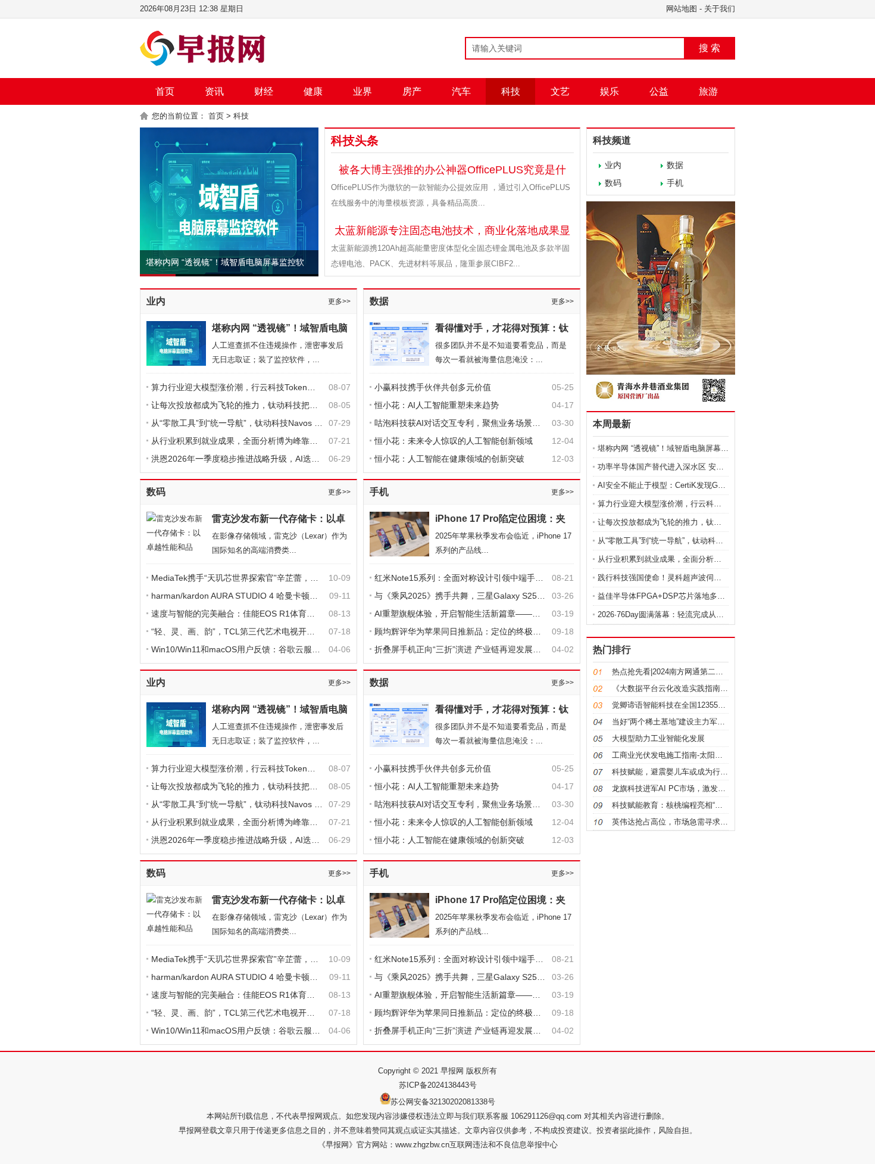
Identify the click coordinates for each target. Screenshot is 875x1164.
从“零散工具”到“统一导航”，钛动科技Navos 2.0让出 (686, 540)
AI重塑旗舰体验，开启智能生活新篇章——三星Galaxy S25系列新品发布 (508, 613)
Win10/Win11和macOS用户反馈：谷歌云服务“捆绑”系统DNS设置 (272, 649)
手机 (379, 492)
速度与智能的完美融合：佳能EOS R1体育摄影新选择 (249, 613)
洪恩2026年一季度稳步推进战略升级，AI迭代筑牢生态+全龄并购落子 (279, 458)
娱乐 (609, 91)
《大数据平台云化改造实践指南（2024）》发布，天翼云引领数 (721, 688)
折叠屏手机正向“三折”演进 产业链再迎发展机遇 (461, 649)
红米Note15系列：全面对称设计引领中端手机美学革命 (475, 578)
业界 (362, 91)
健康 (313, 91)
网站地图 (681, 8)
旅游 (708, 91)
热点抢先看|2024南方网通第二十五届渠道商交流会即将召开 (714, 671)
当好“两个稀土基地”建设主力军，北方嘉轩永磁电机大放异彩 (715, 721)
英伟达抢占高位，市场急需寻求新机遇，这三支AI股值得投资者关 (724, 821)
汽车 (461, 91)
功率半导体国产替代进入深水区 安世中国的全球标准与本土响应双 (711, 466)
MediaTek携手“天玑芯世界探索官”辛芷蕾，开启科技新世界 (259, 578)
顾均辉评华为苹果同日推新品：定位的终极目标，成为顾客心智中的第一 (507, 631)
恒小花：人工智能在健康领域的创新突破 (449, 458)
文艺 (560, 91)
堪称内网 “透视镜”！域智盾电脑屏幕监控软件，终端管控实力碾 (706, 448)
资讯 (214, 91)
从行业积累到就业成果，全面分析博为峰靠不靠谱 (243, 441)
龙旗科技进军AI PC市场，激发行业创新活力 (688, 788)
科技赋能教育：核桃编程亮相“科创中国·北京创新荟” (700, 805)
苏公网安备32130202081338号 (442, 1101)
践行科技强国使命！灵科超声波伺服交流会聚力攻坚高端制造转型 (710, 577)
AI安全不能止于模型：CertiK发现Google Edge (677, 485)
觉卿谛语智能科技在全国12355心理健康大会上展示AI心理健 (715, 705)
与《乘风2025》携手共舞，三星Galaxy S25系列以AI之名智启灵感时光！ (509, 595)
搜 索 (709, 48)
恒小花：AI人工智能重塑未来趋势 (436, 405)
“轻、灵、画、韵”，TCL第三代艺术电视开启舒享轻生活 (254, 631)
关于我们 (719, 8)
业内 (155, 301)
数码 (155, 492)
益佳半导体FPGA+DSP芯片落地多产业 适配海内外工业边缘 (701, 596)
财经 (263, 91)
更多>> (339, 301)
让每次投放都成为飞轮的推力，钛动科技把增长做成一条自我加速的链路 (284, 405)
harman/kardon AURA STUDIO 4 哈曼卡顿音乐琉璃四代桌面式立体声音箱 (288, 595)
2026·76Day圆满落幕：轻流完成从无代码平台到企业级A (694, 614)
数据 (379, 301)
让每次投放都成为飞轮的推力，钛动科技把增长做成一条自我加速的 (714, 522)
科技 (510, 91)
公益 (658, 91)
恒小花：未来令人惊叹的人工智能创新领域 (453, 441)
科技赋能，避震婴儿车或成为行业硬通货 (681, 771)
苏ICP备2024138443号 (438, 1085)
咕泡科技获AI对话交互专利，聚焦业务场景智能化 (465, 423)
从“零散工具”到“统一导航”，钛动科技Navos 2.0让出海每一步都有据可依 (284, 423)
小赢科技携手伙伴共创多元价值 (432, 387)
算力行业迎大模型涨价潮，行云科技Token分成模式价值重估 (262, 387)
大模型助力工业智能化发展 (658, 738)
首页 (164, 91)
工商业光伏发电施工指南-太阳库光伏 (675, 755)
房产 (411, 91)
